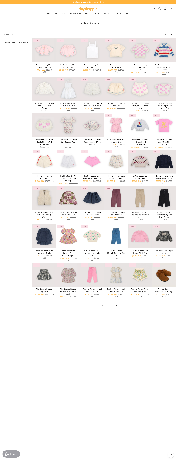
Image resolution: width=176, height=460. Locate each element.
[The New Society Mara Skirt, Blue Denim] (92, 198)
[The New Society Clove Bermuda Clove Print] (116, 162)
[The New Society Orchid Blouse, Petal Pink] (44, 50)
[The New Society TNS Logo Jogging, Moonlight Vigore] (140, 198)
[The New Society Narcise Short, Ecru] (116, 89)
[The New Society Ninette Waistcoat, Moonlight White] (44, 198)
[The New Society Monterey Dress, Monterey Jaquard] (68, 236)
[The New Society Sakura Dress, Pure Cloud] (68, 89)
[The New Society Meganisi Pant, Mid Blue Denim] (116, 236)
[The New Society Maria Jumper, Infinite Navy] (164, 162)
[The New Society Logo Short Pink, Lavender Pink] (92, 162)
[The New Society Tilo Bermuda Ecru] (44, 162)
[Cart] (170, 9)
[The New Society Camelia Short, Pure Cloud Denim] (92, 89)
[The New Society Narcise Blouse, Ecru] (116, 50)
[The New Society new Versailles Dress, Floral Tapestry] (68, 275)
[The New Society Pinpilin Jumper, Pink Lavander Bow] (140, 50)
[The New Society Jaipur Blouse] (164, 236)
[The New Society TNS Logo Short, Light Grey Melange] (68, 162)
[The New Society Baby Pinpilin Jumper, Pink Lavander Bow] (164, 89)
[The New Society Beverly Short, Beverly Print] (140, 275)
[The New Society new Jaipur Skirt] (44, 275)
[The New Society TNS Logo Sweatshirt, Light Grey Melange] (140, 125)
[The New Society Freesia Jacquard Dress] (116, 125)
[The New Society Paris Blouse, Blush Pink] (140, 236)
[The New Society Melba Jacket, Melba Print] (68, 198)
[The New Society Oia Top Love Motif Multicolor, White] (92, 236)
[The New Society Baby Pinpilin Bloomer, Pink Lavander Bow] (44, 125)
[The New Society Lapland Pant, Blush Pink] (92, 275)
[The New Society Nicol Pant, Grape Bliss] (116, 198)
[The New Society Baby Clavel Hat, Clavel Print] (92, 125)
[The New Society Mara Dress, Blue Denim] (44, 236)
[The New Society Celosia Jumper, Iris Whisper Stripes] (164, 50)
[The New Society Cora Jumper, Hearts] (140, 162)
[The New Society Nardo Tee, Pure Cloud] (92, 50)
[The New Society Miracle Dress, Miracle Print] (116, 275)
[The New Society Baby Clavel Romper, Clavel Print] (68, 125)
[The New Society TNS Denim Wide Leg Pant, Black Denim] (164, 198)
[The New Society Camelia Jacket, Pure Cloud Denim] (44, 89)
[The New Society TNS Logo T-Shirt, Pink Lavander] (164, 125)
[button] (165, 9)
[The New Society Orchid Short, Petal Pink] (68, 50)
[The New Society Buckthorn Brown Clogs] (164, 275)
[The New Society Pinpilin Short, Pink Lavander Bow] (140, 89)
